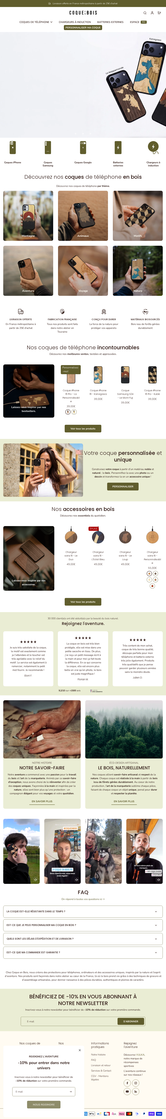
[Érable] (74, 412)
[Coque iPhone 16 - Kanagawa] (98, 374)
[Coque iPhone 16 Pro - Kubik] (152, 374)
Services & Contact (101, 1070)
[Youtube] (127, 1091)
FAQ (93, 1060)
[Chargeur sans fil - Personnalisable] (152, 536)
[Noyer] (155, 573)
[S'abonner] (71, 1091)
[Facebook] (127, 1083)
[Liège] (155, 579)
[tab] (75, 133)
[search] (144, 12)
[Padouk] (152, 586)
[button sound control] (35, 880)
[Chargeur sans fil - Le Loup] (125, 536)
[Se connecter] (152, 12)
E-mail (30, 1021)
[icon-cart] (159, 12)
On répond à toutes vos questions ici (81, 899)
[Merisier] (68, 412)
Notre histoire (98, 1054)
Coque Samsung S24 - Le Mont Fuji (125, 394)
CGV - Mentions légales (99, 1077)
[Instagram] (135, 1083)
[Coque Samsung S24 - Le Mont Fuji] (125, 374)
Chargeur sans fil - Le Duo (71, 555)
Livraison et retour (101, 1065)
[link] (43, 1104)
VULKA (140, 1054)
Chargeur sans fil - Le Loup (125, 555)
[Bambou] (149, 579)
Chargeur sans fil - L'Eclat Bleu (98, 555)
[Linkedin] (135, 1091)
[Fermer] (80, 1050)
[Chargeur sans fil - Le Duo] (71, 536)
